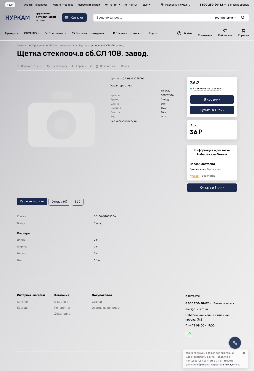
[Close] (244, 353)
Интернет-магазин (31, 295)
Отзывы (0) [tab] (59, 201)
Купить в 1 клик (212, 110)
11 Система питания (126, 33)
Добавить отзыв (31, 66)
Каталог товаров (63, 4)
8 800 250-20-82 (211, 4)
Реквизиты (62, 307)
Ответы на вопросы (36, 4)
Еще (145, 4)
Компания (111, 4)
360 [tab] (77, 201)
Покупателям (102, 295)
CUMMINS (30, 33)
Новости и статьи (89, 4)
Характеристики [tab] (32, 201)
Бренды (10, 33)
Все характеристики (123, 121)
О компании (62, 301)
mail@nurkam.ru (196, 309)
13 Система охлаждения (88, 33)
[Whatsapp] (189, 334)
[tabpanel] (127, 238)
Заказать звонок (238, 4)
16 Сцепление (54, 33)
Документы (62, 313)
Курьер (194, 175)
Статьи (97, 301)
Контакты (130, 4)
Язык (10, 4)
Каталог (22, 301)
